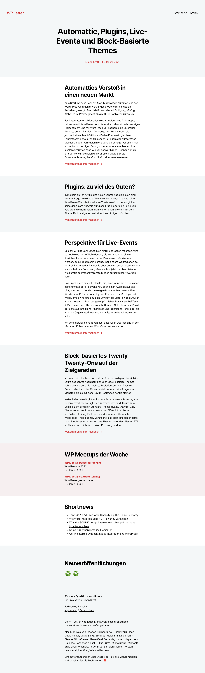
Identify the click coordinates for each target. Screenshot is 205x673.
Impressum (71, 610)
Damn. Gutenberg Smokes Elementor (90, 529)
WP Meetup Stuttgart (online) (82, 476)
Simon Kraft (89, 600)
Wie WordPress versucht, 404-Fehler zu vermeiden (98, 518)
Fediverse (70, 606)
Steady (101, 656)
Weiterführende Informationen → (83, 163)
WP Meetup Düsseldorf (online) (84, 462)
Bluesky (82, 606)
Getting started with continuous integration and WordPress (103, 533)
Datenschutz (86, 610)
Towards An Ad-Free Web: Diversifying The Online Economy (103, 515)
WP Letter (15, 13)
